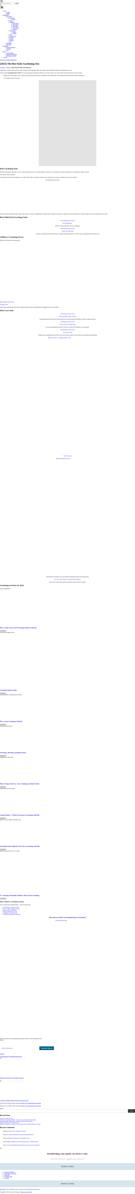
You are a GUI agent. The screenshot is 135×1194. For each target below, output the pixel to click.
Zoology (14, 33)
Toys (7, 50)
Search (1, 1108)
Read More (3, 630)
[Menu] (2, 7)
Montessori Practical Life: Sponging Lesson (19, 1138)
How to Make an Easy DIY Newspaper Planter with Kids (18, 628)
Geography (12, 18)
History (11, 20)
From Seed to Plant (67, 332)
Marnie (8, 13)
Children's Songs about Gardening (11, 914)
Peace (13, 19)
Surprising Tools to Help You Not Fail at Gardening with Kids (20, 846)
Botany (14, 32)
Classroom (8, 43)
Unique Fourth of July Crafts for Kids (9, 1122)
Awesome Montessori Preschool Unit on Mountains (20, 1134)
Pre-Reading (15, 23)
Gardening (2, 1056)
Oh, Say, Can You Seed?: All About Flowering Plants (67, 579)
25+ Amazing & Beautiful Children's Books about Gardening (19, 895)
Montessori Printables (11, 54)
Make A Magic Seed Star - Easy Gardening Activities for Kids (19, 784)
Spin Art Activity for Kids (6, 1118)
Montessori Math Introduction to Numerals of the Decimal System (16, 1121)
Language (11, 22)
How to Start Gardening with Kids (11, 721)
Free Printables (10, 53)
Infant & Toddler (9, 1056)
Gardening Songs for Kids (8, 690)
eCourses (6, 1178)
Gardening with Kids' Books (10, 913)
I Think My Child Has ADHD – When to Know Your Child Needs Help (18, 1120)
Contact (8, 12)
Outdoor (11, 40)
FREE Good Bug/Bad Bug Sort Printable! (72, 917)
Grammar (14, 29)
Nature (15, 1056)
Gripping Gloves (4, 304)
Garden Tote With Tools (67, 231)
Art (10, 41)
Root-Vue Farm (67, 456)
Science (11, 39)
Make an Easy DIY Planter (9, 910)
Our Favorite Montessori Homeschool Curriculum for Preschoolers (23, 1145)
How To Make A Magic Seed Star (11, 908)
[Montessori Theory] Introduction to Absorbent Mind (25, 1141)
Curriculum (9, 16)
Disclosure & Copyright (10, 1173)
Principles (8, 44)
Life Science (12, 30)
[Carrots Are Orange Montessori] (8, 60)
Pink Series (15, 25)
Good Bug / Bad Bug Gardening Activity (13, 752)
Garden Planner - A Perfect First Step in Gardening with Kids (19, 815)
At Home (8, 49)
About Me (6, 1175)
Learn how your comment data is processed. (30, 1103)
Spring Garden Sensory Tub (10, 911)
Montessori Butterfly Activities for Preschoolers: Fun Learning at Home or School (20, 1124)
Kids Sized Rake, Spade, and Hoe (67, 316)
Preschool (19, 1056)
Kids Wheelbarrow (67, 223)
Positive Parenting (10, 47)
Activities (2, 67)
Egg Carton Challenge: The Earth (17, 1131)
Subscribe (2, 1189)
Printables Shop (8, 1176)
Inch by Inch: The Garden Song (67, 324)
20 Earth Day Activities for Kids (11, 907)
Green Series (15, 27)
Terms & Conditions (9, 1172)
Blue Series (15, 26)
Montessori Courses (11, 56)
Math (10, 34)
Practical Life (12, 36)
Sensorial (11, 37)
